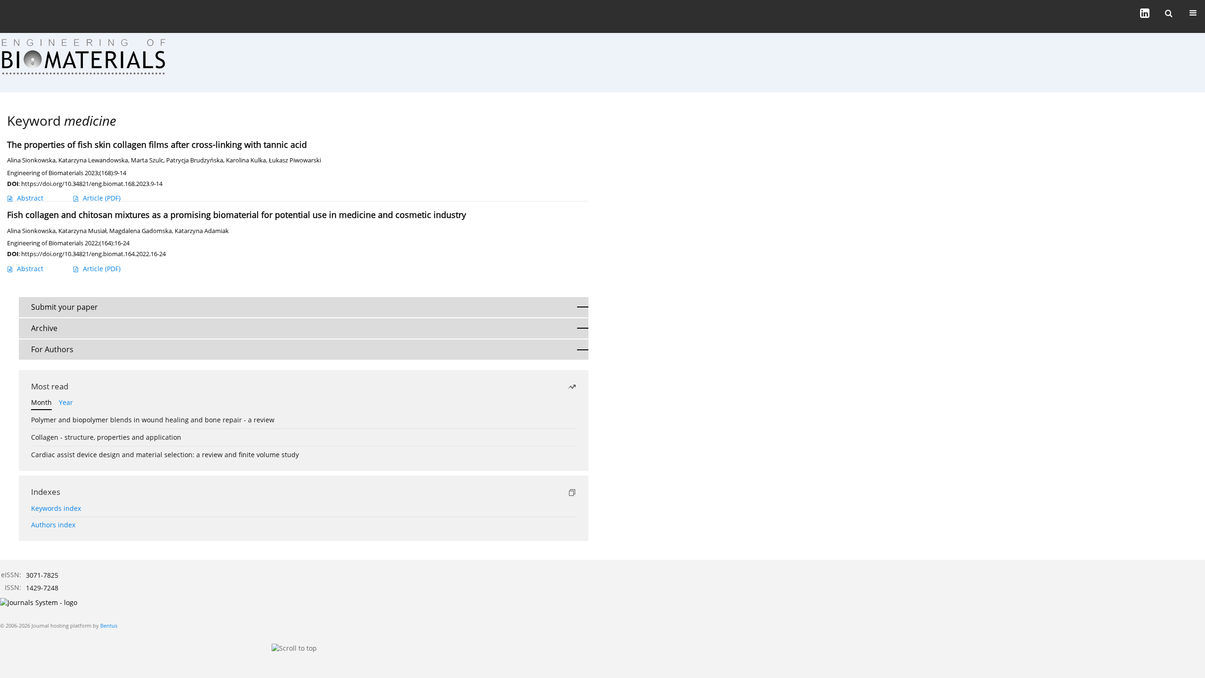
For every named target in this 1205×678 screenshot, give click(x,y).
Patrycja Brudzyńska (194, 160)
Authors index (53, 524)
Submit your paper (64, 307)
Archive (44, 328)
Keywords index (56, 508)
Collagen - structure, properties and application (106, 437)
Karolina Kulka (246, 160)
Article (101, 198)
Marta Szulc (147, 160)
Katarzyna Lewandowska (93, 160)
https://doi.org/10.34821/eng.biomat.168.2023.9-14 (91, 183)
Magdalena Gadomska (140, 231)
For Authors (52, 349)
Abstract (30, 198)
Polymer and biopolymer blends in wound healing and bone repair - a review (152, 419)
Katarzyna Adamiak (202, 231)
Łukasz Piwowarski (295, 160)
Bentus (108, 625)
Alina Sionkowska (31, 160)
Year (66, 402)
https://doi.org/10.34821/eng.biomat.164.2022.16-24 (93, 254)
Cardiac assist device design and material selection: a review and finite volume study (165, 454)
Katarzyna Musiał (82, 231)
